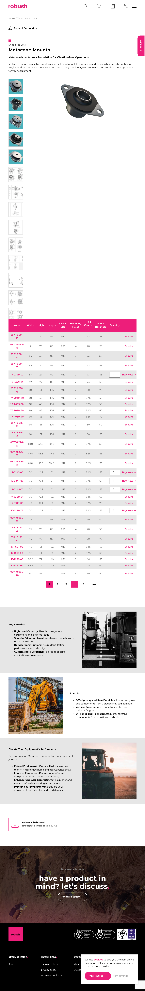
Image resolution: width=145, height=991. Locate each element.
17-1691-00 (17, 553)
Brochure (140, 45)
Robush (17, 6)
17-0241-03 (17, 481)
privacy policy (48, 970)
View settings (120, 976)
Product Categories (25, 28)
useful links (49, 956)
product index (18, 956)
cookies (98, 959)
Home (11, 18)
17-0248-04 (17, 497)
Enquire (129, 336)
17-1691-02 (17, 547)
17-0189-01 (17, 510)
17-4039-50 (17, 404)
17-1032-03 (17, 559)
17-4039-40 (17, 398)
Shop (11, 964)
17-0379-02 (17, 374)
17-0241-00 (17, 472)
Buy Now (127, 374)
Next (93, 584)
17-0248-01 (17, 489)
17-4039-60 (17, 410)
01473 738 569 (126, 6)
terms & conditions (51, 975)
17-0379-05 (17, 382)
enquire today (71, 896)
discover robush (50, 964)
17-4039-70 (17, 416)
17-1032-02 (17, 565)
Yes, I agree (96, 976)
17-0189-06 (17, 503)
